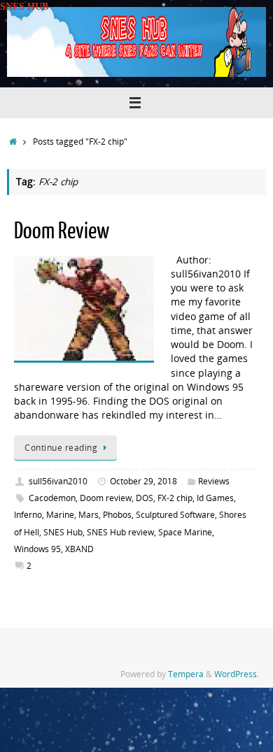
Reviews (214, 481)
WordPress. (236, 674)
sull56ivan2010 (58, 481)
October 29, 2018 (143, 481)
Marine (60, 515)
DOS (144, 498)
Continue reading (60, 448)
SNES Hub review (120, 532)
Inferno (28, 515)
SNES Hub (63, 532)
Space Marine (185, 532)
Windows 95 (37, 549)
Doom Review (61, 231)
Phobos (117, 515)
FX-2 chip (175, 498)
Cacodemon (52, 498)
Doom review (106, 498)
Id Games (215, 498)
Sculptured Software (175, 515)
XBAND (79, 549)
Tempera (186, 674)
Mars (88, 515)
